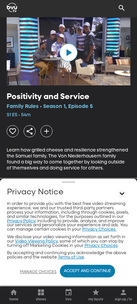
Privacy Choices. (99, 229)
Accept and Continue (87, 271)
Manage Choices (38, 272)
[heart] (13, 131)
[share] (30, 131)
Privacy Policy (21, 221)
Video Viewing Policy (36, 241)
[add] (47, 131)
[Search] (122, 8)
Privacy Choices (101, 246)
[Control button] (121, 193)
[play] (68, 52)
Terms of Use (71, 257)
